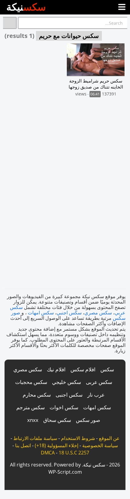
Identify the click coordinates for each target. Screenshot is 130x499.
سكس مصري (98, 312)
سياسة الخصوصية (100, 445)
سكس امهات (41, 312)
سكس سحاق (57, 419)
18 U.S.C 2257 (74, 452)
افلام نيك (56, 369)
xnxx (32, 419)
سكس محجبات (31, 382)
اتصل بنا (23, 445)
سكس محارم (37, 394)
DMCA (48, 452)
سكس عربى (99, 382)
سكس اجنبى (69, 394)
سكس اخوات (64, 407)
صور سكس (88, 419)
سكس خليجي (66, 382)
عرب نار (96, 394)
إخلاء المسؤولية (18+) (56, 445)
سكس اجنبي (69, 312)
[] (10, 23)
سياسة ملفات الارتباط (35, 438)
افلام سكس (83, 369)
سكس (107, 369)
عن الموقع (109, 438)
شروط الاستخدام (78, 438)
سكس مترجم (30, 407)
